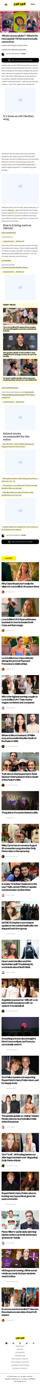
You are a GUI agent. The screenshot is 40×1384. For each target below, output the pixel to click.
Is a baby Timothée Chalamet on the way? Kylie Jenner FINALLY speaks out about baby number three (19, 887)
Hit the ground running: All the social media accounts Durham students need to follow (19, 1273)
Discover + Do (13, 210)
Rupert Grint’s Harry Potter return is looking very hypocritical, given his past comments (19, 1196)
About (20, 1349)
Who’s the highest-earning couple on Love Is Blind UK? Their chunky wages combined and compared (20, 699)
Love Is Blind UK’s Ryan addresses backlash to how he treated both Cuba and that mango (19, 622)
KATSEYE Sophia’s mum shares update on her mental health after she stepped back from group (20, 925)
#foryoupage (30, 395)
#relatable (12, 267)
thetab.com (16, 1376)
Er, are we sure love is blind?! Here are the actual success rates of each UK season (20, 1312)
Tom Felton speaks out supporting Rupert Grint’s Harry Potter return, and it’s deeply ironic (20, 1080)
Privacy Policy (20, 1368)
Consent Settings (20, 1365)
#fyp (17, 267)
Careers (20, 1353)
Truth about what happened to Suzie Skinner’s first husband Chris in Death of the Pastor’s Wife (20, 777)
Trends (23, 53)
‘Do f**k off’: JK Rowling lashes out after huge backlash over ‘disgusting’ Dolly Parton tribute (20, 1157)
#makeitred (6, 397)
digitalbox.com (21, 1381)
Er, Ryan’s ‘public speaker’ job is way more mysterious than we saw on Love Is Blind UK (20, 379)
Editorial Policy (20, 1359)
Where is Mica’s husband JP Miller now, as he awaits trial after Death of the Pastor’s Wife (19, 738)
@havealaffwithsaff (9, 233)
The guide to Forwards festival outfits (20, 812)
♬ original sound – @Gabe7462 (13, 241)
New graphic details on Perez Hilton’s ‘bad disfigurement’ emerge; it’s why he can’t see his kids (20, 354)
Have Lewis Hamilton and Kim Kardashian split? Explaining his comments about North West (17, 964)
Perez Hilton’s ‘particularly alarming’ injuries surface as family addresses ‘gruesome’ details (19, 1234)
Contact (20, 1346)
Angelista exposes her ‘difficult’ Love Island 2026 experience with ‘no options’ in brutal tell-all (20, 1003)
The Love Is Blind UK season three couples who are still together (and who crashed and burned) (19, 329)
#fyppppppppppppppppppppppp (13, 395)
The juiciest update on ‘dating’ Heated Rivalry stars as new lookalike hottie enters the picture (20, 1119)
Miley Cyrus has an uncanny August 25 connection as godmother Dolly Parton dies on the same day (19, 848)
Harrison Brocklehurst (13, 53)
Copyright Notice (20, 1362)
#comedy (5, 267)
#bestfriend (23, 267)
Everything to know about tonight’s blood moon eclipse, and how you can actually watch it (19, 1041)
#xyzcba (31, 392)
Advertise (20, 1356)
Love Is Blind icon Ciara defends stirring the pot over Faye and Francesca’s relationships (17, 661)
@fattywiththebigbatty (10, 388)
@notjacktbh (6, 260)
